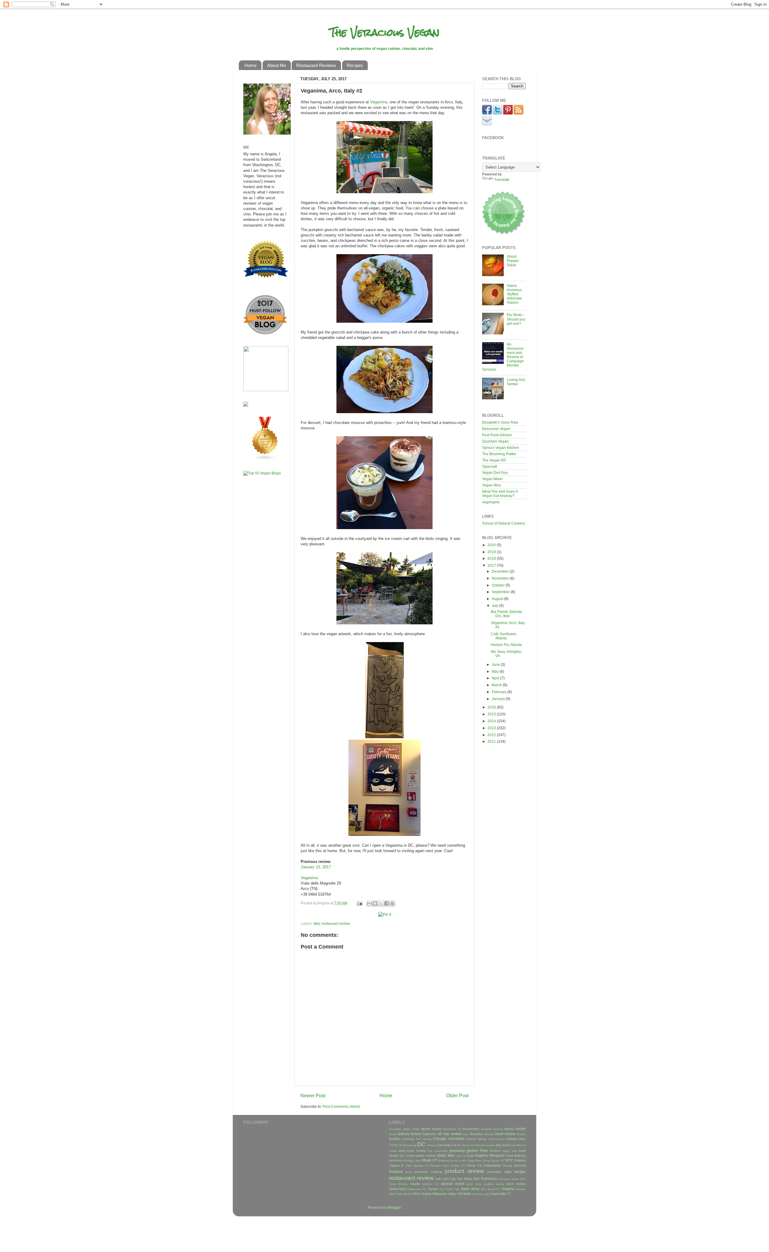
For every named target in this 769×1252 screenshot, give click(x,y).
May (496, 671)
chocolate (456, 1139)
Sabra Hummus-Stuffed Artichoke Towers (515, 294)
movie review (459, 1160)
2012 (492, 735)
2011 (492, 741)
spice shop (473, 1184)
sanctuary (504, 1178)
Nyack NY (497, 1160)
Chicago (440, 1139)
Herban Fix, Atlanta (506, 645)
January (499, 699)
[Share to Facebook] (387, 903)
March (497, 685)
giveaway (457, 1151)
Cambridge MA (410, 1139)
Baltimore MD (433, 1134)
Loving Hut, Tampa (516, 382)
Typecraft (489, 466)
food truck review (412, 1151)
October (499, 585)
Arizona (498, 1129)
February (499, 692)
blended (489, 1134)
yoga (486, 1194)
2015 (492, 714)
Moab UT (429, 1160)
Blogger (394, 1207)
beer (466, 1134)
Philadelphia (492, 1165)
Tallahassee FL (416, 1189)
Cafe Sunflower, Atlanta (504, 636)
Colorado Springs (476, 1139)
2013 (492, 728)
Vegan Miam (492, 479)
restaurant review (336, 923)
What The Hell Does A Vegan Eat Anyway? (500, 493)
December (501, 571)
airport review (431, 1129)
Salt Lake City (445, 1178)
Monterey (444, 1160)
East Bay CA (446, 1145)
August (498, 599)
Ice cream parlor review (418, 1155)
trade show (470, 1189)
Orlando (520, 1160)
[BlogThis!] (375, 903)
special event (452, 1184)
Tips (457, 1189)
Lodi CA (461, 1155)
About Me (276, 65)
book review (505, 1134)
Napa (471, 1160)
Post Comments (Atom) (341, 1106)
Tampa (433, 1189)
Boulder (394, 1139)
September (501, 592)
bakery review (409, 1134)
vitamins (520, 1189)
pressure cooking (428, 1172)
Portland (396, 1172)
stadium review (494, 1184)
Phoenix (507, 1165)
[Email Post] (359, 903)
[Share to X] (381, 903)
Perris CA (474, 1165)
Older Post (457, 1095)
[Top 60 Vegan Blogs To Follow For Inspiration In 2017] (245, 405)
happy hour (510, 1151)
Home (251, 65)
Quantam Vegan (495, 441)
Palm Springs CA (417, 1165)
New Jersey (483, 1160)
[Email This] (369, 903)
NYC (509, 1160)
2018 (492, 558)
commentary (496, 1139)
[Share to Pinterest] (392, 903)
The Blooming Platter (499, 454)
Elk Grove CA (465, 1145)
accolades (395, 1129)
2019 (492, 552)
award (393, 1134)
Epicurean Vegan (496, 429)
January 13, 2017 (316, 867)
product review (464, 1171)
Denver (431, 1145)
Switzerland (397, 1189)
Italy (317, 923)
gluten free (477, 1150)
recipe (520, 1171)
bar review (453, 1134)
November (501, 578)
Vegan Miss (491, 485)
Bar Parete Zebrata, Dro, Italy (507, 614)
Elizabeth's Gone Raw (500, 422)
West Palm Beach (400, 1194)
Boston (521, 1134)
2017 (492, 565)
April (496, 678)
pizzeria (520, 1165)
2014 (492, 721)
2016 (492, 707)
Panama (436, 1165)
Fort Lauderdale (437, 1151)
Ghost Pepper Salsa (513, 260)
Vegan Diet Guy (495, 472)
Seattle (415, 1184)
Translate (501, 179)
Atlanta (509, 1129)
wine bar (477, 1194)
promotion (494, 1172)
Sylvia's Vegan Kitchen (500, 447)
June (496, 664)
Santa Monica (398, 1184)
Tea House (446, 1189)
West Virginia (421, 1194)
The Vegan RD (494, 460)
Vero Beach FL (490, 1189)
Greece (495, 1151)
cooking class (515, 1139)
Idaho (441, 1155)
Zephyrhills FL (500, 1194)
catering (427, 1139)
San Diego (464, 1178)
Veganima (378, 102)
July (495, 606)
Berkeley (476, 1134)
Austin (520, 1129)
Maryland (497, 1155)
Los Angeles (477, 1155)
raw (507, 1171)
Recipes (355, 65)
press (409, 1172)
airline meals (411, 1129)
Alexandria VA (452, 1129)
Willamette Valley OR (447, 1194)
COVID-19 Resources (402, 1145)
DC (421, 1144)
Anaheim (486, 1129)
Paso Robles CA (454, 1165)
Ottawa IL (396, 1165)
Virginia (507, 1189)
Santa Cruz (518, 1178)
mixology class (412, 1160)
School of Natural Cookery (503, 523)
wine (467, 1194)
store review (516, 1184)
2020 (492, 545)
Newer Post (312, 1095)
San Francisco (485, 1178)
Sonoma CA (430, 1184)
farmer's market (485, 1145)
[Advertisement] (261, 575)
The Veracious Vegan (384, 32)
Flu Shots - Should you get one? (516, 319)
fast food (502, 1145)
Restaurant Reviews (316, 65)
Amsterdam (470, 1129)
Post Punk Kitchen (497, 435)
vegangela (491, 502)
